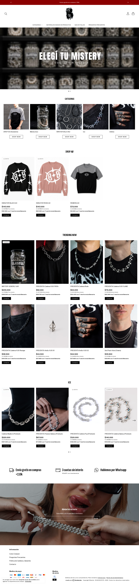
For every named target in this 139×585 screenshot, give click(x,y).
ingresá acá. (102, 577)
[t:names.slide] (69, 58)
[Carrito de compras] (133, 13)
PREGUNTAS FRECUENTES (97, 25)
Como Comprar (14, 554)
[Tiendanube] (73, 581)
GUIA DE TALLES (80, 25)
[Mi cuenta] (127, 13)
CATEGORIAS (36, 25)
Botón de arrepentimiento (115, 577)
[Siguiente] (128, 2)
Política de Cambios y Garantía (20, 561)
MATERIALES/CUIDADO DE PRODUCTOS (58, 25)
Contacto (12, 564)
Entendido (28, 581)
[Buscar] (5, 13)
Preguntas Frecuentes (17, 557)
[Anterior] (11, 2)
